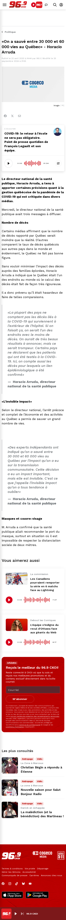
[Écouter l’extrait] (8, 163)
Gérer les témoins (11, 872)
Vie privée (30, 868)
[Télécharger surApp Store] (12, 895)
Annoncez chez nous (51, 875)
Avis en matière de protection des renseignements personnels (34, 716)
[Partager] (58, 163)
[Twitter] (12, 116)
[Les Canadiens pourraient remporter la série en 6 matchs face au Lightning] (17, 579)
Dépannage (42, 868)
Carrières (34, 875)
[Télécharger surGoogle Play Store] (37, 895)
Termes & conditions (12, 868)
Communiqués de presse (14, 875)
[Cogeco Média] (42, 856)
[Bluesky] (23, 883)
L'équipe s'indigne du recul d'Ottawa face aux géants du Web (44, 628)
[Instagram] (9, 883)
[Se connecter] (61, 4)
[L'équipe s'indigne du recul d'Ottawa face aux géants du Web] (17, 625)
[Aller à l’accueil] (18, 6)
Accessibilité (29, 872)
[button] (15, 913)
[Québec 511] (61, 858)
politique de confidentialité (29, 725)
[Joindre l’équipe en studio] (46, 4)
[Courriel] (19, 116)
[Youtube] (30, 883)
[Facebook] (5, 116)
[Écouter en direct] (33, 5)
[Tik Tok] (16, 883)
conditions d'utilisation (15, 727)
